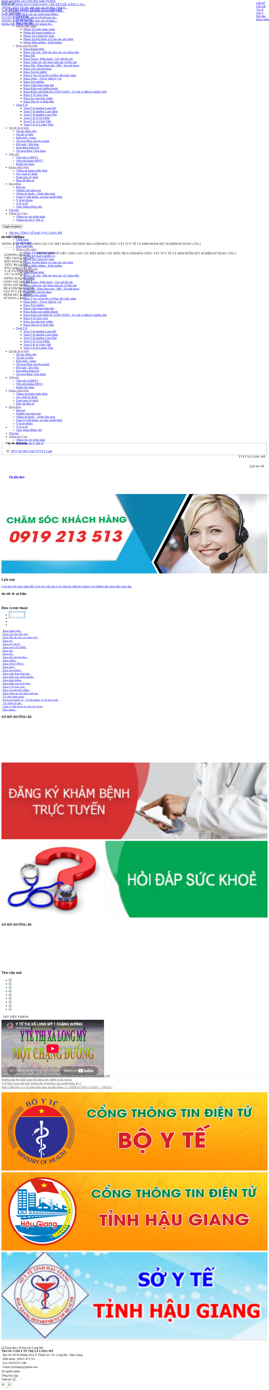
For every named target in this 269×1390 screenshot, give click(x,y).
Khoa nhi (7, 654)
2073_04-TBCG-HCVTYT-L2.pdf (31, 451)
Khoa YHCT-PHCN (13, 664)
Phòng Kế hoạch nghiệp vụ (39, 32)
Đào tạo (20, 187)
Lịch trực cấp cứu (44, 586)
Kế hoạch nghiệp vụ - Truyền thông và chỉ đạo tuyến (30, 700)
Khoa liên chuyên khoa (14, 657)
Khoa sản (7, 650)
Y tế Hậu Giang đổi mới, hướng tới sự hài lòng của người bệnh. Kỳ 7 (42, 1083)
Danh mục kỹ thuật (27, 177)
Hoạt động (15, 183)
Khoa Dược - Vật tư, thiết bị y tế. (42, 78)
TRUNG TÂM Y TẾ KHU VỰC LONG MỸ (36, 9)
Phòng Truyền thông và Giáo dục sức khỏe (48, 39)
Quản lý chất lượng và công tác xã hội (22, 706)
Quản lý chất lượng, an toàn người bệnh (39, 196)
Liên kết (261, 6)
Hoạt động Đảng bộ (27, 147)
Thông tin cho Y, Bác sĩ (29, 219)
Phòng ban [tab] (19, 624)
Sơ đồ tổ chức (24, 19)
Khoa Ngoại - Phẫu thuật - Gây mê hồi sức (48, 58)
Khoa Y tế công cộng (35, 95)
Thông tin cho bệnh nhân (30, 216)
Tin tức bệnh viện (26, 131)
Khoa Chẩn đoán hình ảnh (38, 85)
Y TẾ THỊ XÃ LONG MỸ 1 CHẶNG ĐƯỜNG (30, 1068)
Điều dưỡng (9, 710)
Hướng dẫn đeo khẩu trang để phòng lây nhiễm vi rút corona (37, 1079)
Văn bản (14, 210)
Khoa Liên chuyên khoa (37, 68)
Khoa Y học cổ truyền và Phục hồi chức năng (49, 75)
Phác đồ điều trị (25, 180)
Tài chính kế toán (12, 703)
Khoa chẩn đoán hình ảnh (16, 673)
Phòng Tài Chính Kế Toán (38, 35)
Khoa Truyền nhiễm (35, 72)
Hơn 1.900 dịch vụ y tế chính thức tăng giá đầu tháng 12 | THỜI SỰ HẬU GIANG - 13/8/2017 (57, 1087)
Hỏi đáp (261, 16)
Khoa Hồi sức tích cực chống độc (20, 637)
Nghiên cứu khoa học (28, 190)
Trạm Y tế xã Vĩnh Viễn (37, 121)
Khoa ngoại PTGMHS (14, 647)
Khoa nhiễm (9, 660)
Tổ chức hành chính (13, 696)
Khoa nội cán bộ (11, 644)
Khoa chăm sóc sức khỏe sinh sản (20, 693)
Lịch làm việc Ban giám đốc (17, 586)
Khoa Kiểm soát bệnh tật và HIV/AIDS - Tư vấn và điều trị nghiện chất (65, 91)
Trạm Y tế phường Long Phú (40, 114)
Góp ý (260, 12)
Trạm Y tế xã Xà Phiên (36, 118)
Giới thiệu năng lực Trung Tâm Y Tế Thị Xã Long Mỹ (33, 1071)
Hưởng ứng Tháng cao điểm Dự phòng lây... (27, 2)
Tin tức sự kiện (24, 134)
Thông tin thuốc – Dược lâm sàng (35, 193)
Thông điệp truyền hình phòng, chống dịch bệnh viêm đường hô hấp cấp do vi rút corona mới (56, 1075)
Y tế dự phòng (24, 200)
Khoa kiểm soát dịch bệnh (16, 683)
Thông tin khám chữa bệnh (31, 170)
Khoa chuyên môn (27, 45)
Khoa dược (8, 667)
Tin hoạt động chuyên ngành (32, 141)
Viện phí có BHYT (27, 157)
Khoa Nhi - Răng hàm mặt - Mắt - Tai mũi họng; (51, 65)
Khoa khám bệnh (11, 631)
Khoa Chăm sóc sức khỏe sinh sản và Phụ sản (50, 62)
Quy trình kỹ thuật (26, 173)
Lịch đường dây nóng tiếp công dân (110, 586)
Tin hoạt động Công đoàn (31, 150)
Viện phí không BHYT (29, 160)
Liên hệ (260, 3)
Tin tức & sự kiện (19, 127)
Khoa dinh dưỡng (12, 680)
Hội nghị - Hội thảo (27, 144)
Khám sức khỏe (25, 164)
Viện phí (14, 154)
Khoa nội (7, 641)
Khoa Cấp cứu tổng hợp (15, 634)
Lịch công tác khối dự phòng (72, 586)
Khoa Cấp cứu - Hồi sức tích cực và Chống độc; (51, 52)
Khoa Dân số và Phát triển (38, 101)
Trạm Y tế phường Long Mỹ (39, 108)
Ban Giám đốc (24, 22)
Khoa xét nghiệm (11, 670)
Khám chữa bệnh (19, 167)
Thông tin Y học (18, 213)
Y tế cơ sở (22, 203)
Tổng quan (22, 16)
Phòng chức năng (26, 26)
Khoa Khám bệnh (33, 49)
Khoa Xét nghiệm (33, 81)
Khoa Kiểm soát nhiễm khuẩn (40, 88)
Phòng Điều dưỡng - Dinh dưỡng (42, 42)
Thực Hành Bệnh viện (29, 206)
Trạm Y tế (21, 104)
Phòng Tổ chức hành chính (39, 29)
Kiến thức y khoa (26, 137)
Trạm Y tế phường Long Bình (40, 111)
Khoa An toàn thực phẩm (38, 98)
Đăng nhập (262, 19)
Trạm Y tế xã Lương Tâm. (38, 124)
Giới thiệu (14, 12)
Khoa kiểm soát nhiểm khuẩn (18, 677)
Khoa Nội (29, 55)
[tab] (138, 477)
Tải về (260, 9)
